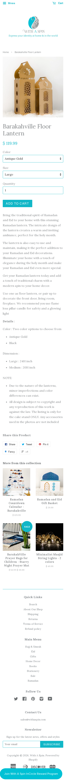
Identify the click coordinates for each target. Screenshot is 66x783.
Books (33, 666)
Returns (33, 619)
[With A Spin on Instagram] (41, 699)
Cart (60, 3)
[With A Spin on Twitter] (16, 699)
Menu (11, 3)
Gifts (33, 656)
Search (33, 604)
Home (6, 52)
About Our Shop (33, 609)
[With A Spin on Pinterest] (33, 699)
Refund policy (33, 628)
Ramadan (33, 680)
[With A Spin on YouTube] (50, 699)
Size (5, 168)
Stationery (33, 671)
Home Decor (33, 661)
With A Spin (37, 755)
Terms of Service (33, 624)
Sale (33, 676)
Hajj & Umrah (33, 646)
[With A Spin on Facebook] (24, 699)
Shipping (33, 614)
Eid (33, 651)
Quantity (9, 183)
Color (7, 152)
